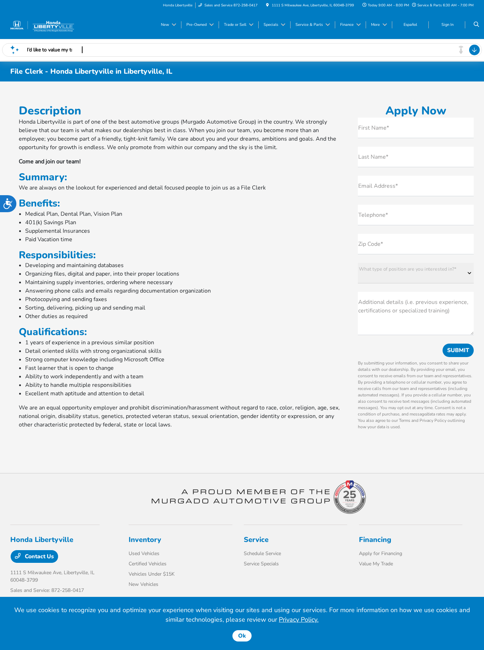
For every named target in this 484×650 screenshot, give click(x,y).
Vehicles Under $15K (152, 574)
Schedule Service (262, 553)
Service (256, 539)
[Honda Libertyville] (42, 24)
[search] (476, 25)
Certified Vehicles (148, 563)
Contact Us (38, 556)
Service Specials (261, 563)
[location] (267, 5)
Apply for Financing (380, 553)
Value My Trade (376, 563)
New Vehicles (143, 584)
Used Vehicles (144, 553)
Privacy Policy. (299, 619)
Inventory (145, 539)
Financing (375, 539)
